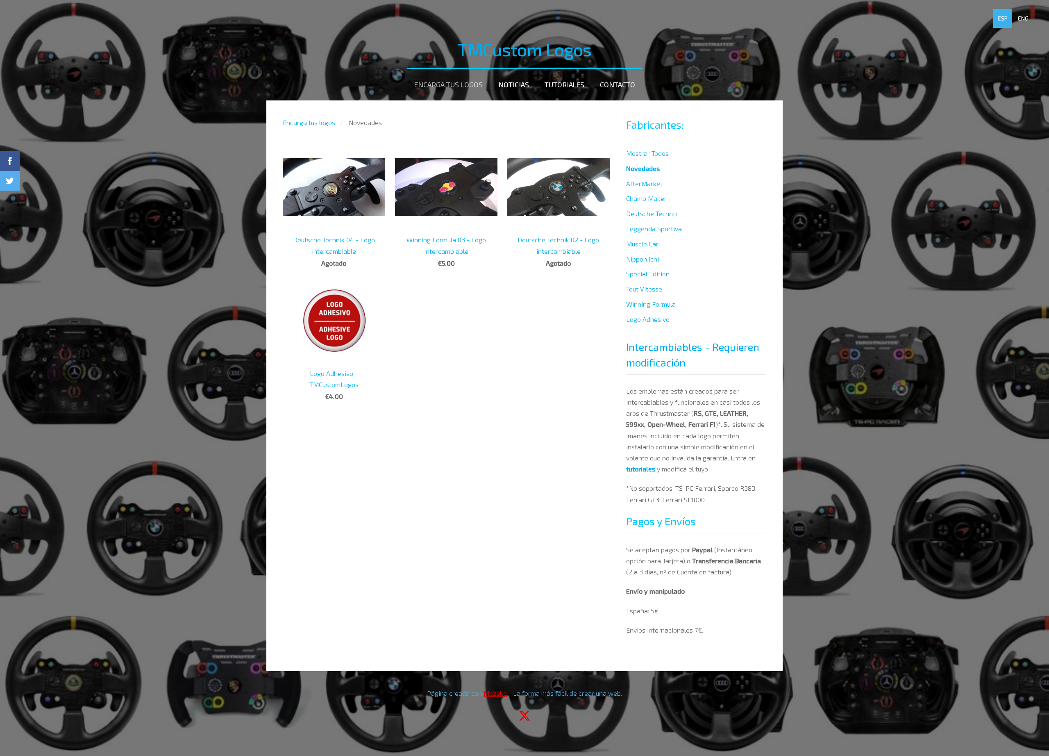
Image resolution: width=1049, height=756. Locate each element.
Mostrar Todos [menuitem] (647, 153)
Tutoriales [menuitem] (564, 84)
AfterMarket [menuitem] (644, 183)
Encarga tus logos (309, 122)
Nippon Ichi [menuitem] (642, 259)
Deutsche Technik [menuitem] (652, 213)
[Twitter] (524, 715)
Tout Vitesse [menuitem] (644, 289)
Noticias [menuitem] (513, 84)
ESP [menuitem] (1003, 18)
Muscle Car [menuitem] (642, 244)
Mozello (495, 693)
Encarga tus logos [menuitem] (448, 84)
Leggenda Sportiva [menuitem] (654, 228)
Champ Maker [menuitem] (646, 198)
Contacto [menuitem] (617, 84)
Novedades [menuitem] (643, 168)
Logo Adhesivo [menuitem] (648, 319)
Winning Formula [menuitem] (651, 304)
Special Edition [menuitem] (648, 274)
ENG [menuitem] (1023, 18)
